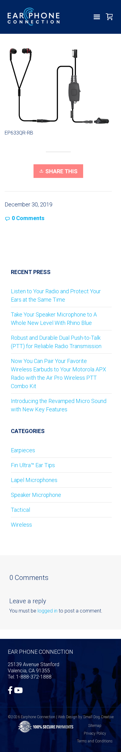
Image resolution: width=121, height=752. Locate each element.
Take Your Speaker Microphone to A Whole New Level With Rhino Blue (54, 318)
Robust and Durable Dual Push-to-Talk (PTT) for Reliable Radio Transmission (56, 341)
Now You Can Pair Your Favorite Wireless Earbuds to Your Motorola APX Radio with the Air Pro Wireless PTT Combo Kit (58, 373)
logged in (47, 611)
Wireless (21, 524)
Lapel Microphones (34, 480)
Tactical (20, 509)
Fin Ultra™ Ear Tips (33, 465)
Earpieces (23, 450)
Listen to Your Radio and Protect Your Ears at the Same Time (56, 295)
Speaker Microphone (36, 495)
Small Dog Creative (98, 717)
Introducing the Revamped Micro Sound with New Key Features (58, 405)
